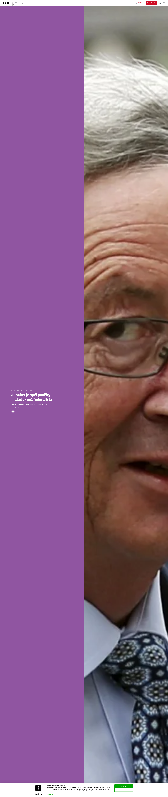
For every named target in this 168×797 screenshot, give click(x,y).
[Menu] (163, 2)
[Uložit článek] (13, 411)
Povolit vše (123, 786)
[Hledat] (159, 2)
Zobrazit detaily (50, 794)
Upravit (123, 790)
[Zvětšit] (126, 401)
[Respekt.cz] (6, 3)
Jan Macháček (15, 407)
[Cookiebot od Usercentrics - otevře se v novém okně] (38, 794)
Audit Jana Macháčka (16, 390)
